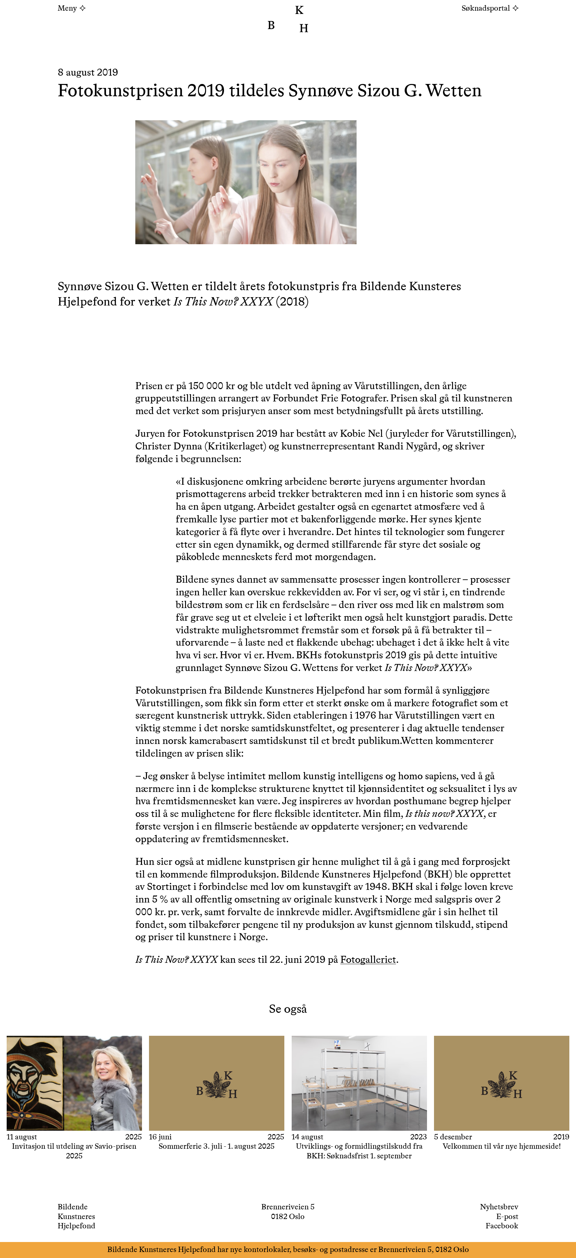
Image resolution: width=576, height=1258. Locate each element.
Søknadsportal (486, 8)
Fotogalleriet (368, 960)
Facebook (502, 1226)
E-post (507, 1217)
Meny (67, 8)
